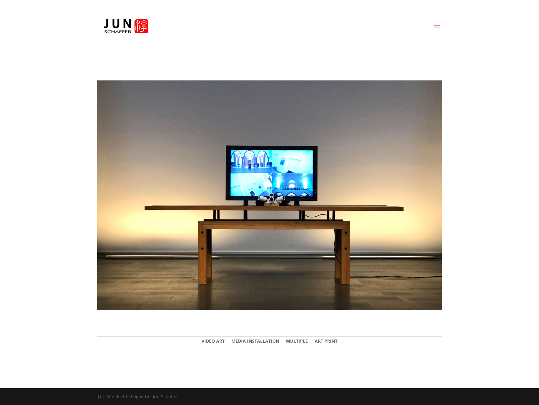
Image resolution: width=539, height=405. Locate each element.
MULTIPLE (297, 341)
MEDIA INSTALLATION (255, 341)
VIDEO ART (213, 341)
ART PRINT (326, 341)
